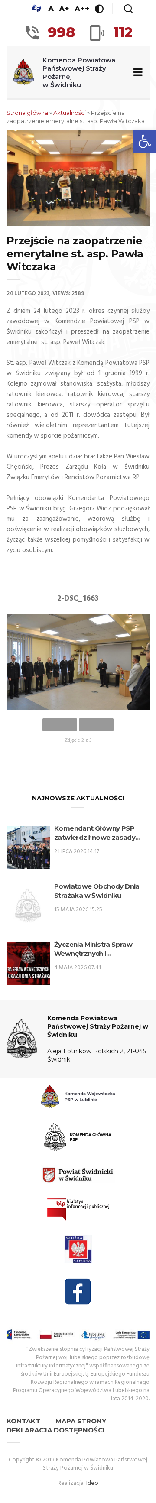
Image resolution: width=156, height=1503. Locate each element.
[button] (144, 141)
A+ (64, 8)
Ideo (92, 1483)
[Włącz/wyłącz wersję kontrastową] (99, 8)
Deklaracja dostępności (55, 1430)
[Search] (128, 8)
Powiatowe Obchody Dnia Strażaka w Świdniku (97, 890)
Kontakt (23, 1421)
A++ (82, 8)
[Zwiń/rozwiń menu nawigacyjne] (136, 72)
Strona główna (27, 112)
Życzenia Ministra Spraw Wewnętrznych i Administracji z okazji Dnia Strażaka (96, 949)
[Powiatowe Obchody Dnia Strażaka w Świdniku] (28, 905)
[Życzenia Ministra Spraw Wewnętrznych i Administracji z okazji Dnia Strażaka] (28, 963)
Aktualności (69, 112)
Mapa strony (80, 1421)
